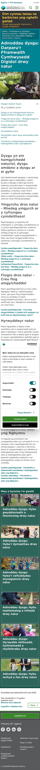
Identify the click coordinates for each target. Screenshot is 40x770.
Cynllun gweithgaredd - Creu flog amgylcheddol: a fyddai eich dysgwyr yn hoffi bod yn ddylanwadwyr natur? (20, 312)
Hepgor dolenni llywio (11, 104)
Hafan (4, 31)
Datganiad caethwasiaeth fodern (7, 756)
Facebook (3, 729)
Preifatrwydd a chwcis (27, 748)
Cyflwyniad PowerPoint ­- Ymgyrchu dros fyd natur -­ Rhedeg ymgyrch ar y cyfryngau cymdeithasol (20, 266)
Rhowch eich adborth (11, 702)
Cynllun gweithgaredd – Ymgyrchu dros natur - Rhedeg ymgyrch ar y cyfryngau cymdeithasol (19, 251)
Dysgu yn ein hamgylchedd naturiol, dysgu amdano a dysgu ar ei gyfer (17, 113)
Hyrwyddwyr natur (9, 131)
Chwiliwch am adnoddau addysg (17, 36)
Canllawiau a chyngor (19, 31)
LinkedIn (14, 729)
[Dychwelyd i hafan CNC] (12, 8)
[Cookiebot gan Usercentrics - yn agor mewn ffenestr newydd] (31, 344)
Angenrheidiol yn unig (20, 425)
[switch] (33, 390)
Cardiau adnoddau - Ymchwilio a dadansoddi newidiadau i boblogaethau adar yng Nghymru (19, 478)
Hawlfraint (6, 747)
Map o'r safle (26, 742)
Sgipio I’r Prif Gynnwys (11, 2)
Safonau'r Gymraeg (29, 738)
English (36, 2)
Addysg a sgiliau (27, 33)
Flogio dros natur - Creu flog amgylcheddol (14, 126)
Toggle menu (37, 8)
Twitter (8, 729)
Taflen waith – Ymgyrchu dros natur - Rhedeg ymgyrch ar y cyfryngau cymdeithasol (18, 258)
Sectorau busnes (9, 33)
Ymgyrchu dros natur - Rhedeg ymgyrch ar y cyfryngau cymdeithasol (19, 120)
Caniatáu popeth (20, 419)
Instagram (19, 729)
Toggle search (31, 8)
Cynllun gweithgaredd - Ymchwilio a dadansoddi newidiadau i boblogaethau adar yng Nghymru (19, 470)
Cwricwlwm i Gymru (11, 38)
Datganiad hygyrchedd (6, 739)
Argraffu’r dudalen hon (11, 706)
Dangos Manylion (24, 412)
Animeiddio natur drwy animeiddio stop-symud (20, 136)
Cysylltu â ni (20, 716)
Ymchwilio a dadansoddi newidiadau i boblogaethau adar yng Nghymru (18, 142)
